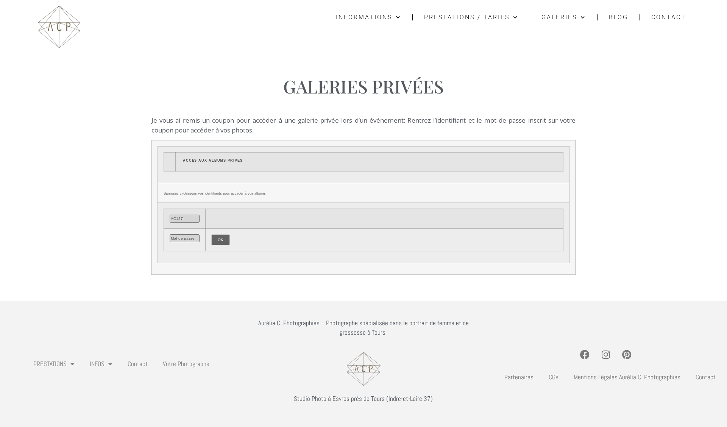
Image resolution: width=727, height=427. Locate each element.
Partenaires (519, 377)
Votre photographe (186, 364)
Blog (618, 17)
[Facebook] (585, 354)
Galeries (559, 17)
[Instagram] (605, 354)
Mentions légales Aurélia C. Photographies (627, 377)
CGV (554, 377)
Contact (668, 17)
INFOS (97, 364)
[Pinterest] (626, 354)
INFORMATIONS (364, 17)
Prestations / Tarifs (467, 17)
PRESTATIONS (50, 364)
